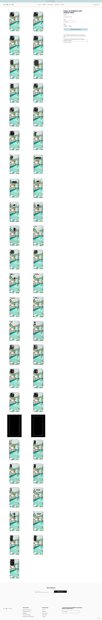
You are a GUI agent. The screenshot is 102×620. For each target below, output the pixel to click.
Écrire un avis (60, 591)
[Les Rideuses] (8, 4)
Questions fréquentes (27, 609)
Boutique (44, 611)
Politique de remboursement (28, 616)
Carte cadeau (45, 613)
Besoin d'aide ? (26, 607)
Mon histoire (44, 614)
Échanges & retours (26, 611)
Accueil (43, 609)
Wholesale (25, 613)
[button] (94, 4)
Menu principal (45, 607)
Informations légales (27, 614)
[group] (51, 1)
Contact (43, 616)
